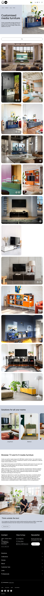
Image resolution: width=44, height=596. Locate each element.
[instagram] (2, 591)
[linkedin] (11, 591)
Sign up (34, 543)
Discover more (5, 526)
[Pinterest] (8, 591)
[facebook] (5, 591)
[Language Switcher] (37, 2)
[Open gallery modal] (22, 57)
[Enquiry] (40, 68)
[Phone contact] (35, 2)
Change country (11, 582)
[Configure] (19, 100)
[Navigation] (42, 2)
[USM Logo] (4, 2)
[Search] (39, 2)
